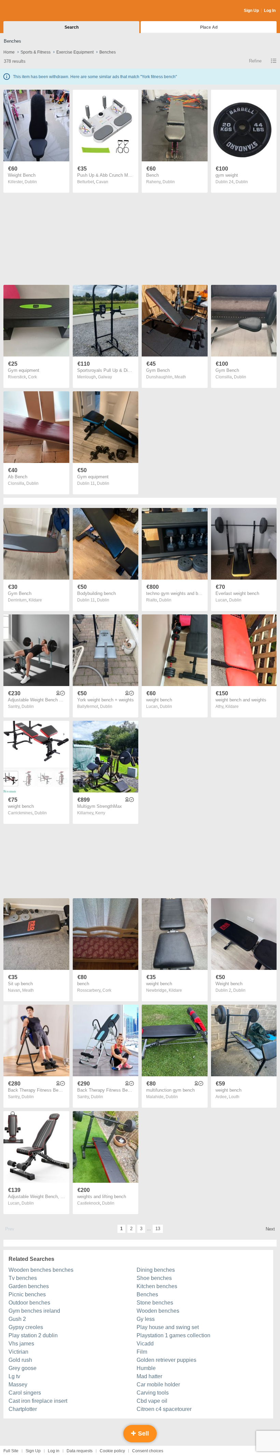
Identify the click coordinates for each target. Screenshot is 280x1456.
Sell (142, 1433)
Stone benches (155, 1303)
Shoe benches (154, 1278)
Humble (146, 1368)
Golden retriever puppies (166, 1360)
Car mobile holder (158, 1384)
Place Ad (209, 27)
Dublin (31, 181)
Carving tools (153, 1393)
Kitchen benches (157, 1286)
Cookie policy (112, 1450)
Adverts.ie (30, 11)
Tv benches (23, 1278)
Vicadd (145, 1343)
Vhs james (21, 1343)
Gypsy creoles (26, 1327)
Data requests (80, 1450)
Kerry (100, 813)
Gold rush (20, 1360)
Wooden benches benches (41, 1270)
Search (72, 27)
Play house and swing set (168, 1327)
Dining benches (156, 1270)
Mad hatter (149, 1376)
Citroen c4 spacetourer (164, 1409)
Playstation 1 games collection (173, 1335)
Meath (180, 377)
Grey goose (23, 1368)
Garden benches (29, 1286)
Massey (18, 1384)
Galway (105, 377)
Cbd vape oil (152, 1401)
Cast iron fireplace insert (38, 1401)
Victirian (18, 1352)
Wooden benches (158, 1311)
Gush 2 (17, 1319)
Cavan (102, 181)
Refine (255, 60)
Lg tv (14, 1376)
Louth (234, 1096)
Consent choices (147, 1450)
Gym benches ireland (34, 1311)
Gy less (146, 1319)
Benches (147, 1294)
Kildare (35, 600)
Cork (32, 377)
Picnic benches (27, 1294)
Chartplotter (23, 1409)
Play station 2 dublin (33, 1335)
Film (142, 1352)
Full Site (10, 1450)
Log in (53, 1450)
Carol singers (25, 1393)
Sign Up (251, 10)
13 (157, 1228)
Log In (270, 10)
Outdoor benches (29, 1303)
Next (270, 1229)
